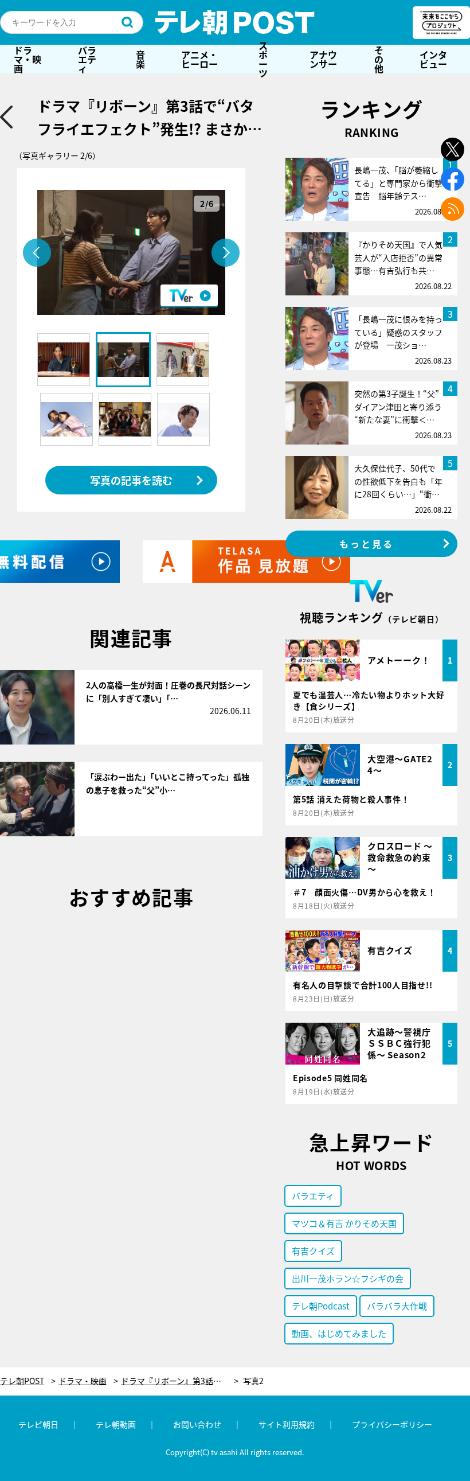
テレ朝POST (235, 22)
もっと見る (366, 544)
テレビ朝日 (38, 1424)
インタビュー (433, 59)
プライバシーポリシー (392, 1424)
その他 (378, 59)
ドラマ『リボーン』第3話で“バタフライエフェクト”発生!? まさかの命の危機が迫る (179, 1381)
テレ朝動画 (116, 1424)
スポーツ (263, 59)
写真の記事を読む (131, 480)
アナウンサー (323, 59)
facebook (452, 179)
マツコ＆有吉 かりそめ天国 (344, 1223)
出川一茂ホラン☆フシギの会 (348, 1278)
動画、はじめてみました (339, 1333)
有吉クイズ (313, 1251)
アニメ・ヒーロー (199, 59)
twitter (452, 149)
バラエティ (87, 59)
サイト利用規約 (286, 1424)
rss (452, 209)
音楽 (140, 59)
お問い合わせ (197, 1424)
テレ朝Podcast (321, 1306)
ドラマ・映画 (27, 59)
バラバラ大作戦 (397, 1306)
